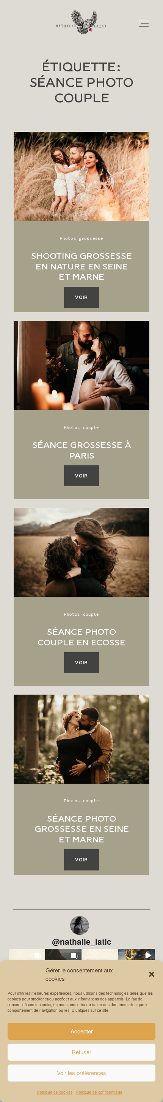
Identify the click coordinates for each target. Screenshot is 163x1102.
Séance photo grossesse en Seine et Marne (81, 829)
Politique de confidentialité (99, 1092)
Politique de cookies (54, 1092)
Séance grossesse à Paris (81, 450)
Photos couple (81, 427)
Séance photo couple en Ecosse (81, 637)
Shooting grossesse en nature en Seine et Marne (81, 266)
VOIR (81, 297)
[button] (151, 974)
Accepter (82, 1031)
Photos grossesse (81, 238)
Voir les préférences (81, 1073)
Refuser (81, 1052)
